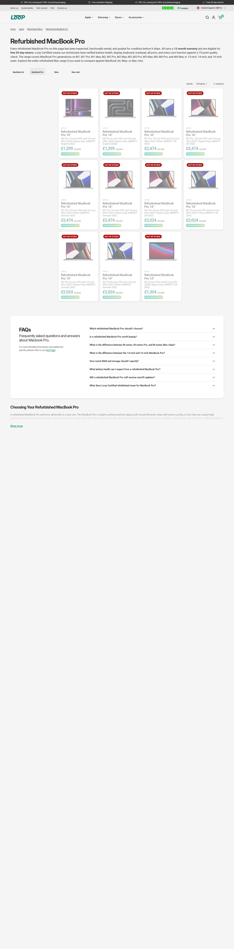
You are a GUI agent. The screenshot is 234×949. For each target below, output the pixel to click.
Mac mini (137, 60)
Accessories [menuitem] (135, 17)
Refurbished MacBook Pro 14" (78, 137)
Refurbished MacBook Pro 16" (161, 137)
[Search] (207, 17)
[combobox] (211, 8)
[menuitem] (15, 8)
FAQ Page (50, 350)
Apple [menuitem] (88, 17)
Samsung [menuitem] (103, 17)
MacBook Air (113, 60)
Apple (21, 29)
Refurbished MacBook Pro (57, 29)
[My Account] (213, 17)
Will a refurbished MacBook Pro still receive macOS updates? (122, 377)
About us (14, 8)
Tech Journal (41, 8)
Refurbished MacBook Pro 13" (160, 281)
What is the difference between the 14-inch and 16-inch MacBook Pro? (127, 353)
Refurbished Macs (35, 29)
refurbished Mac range (53, 60)
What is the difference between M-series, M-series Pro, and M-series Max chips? (132, 344)
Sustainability (27, 8)
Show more (16, 426)
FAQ (52, 8)
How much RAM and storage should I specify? (114, 361)
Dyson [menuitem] (118, 17)
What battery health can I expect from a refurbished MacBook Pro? (125, 369)
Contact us (62, 8)
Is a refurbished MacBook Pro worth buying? (113, 336)
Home (13, 29)
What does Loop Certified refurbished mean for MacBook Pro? (123, 385)
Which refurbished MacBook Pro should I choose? (116, 328)
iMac (125, 60)
